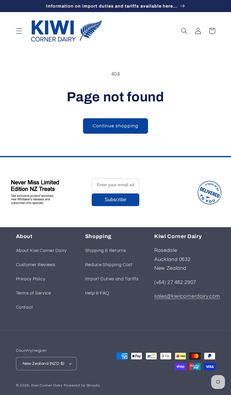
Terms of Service (33, 293)
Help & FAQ (97, 293)
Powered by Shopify (82, 385)
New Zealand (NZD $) (43, 364)
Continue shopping (116, 125)
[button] (19, 31)
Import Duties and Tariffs (112, 279)
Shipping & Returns (105, 250)
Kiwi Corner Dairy (47, 385)
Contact (24, 307)
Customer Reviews (35, 265)
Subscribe (115, 199)
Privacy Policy (30, 279)
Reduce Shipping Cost (109, 265)
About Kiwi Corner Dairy (41, 250)
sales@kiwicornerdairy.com (187, 296)
